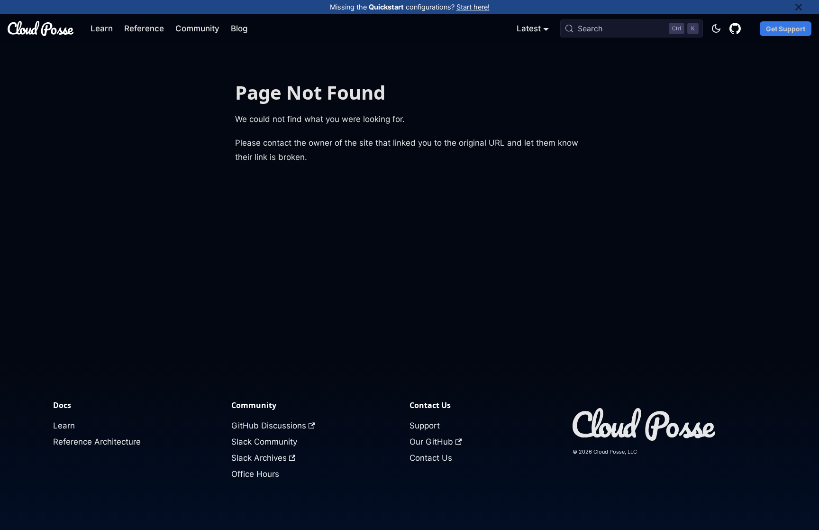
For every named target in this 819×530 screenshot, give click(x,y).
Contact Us (431, 458)
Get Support (785, 29)
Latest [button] (529, 28)
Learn (102, 28)
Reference (144, 28)
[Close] (807, 7)
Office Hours (255, 474)
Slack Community (264, 441)
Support (425, 425)
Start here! (473, 7)
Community (197, 28)
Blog (239, 28)
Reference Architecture (97, 441)
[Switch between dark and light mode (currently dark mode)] (716, 28)
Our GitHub (431, 441)
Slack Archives (259, 458)
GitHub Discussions (268, 425)
